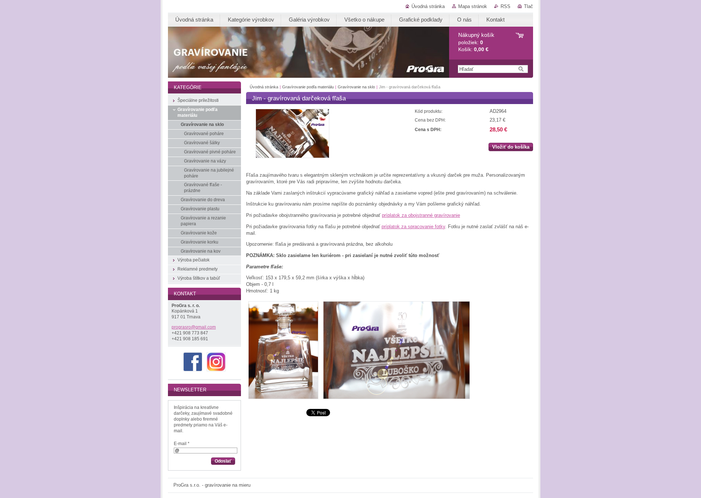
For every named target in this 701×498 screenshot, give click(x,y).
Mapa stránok (472, 6)
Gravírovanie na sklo (356, 87)
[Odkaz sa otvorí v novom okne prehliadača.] (292, 156)
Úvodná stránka (428, 6)
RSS (505, 6)
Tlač (528, 6)
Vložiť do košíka (510, 147)
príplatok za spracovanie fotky (413, 226)
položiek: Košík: (476, 42)
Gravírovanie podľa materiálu (308, 87)
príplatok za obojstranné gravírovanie (421, 215)
